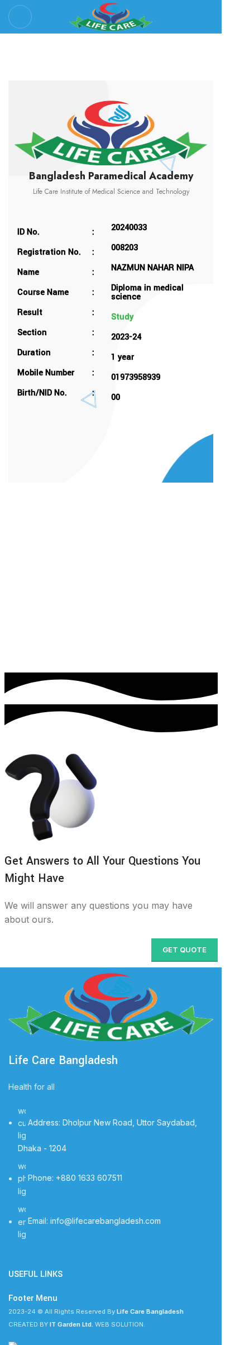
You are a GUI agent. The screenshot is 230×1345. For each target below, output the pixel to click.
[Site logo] (111, 16)
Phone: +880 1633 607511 (75, 1178)
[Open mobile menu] (20, 17)
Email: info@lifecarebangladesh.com (94, 1221)
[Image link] (110, 1006)
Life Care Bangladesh (63, 1060)
